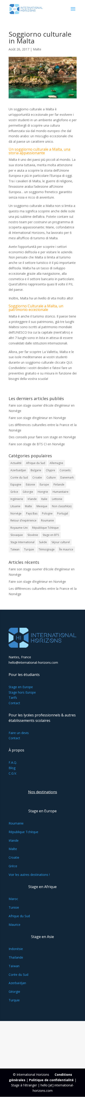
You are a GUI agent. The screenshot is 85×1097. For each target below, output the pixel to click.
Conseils (65, 470)
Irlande (32, 499)
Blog (12, 768)
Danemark (67, 477)
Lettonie (57, 499)
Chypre (50, 470)
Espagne (15, 484)
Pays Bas (31, 513)
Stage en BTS (51, 535)
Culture (51, 477)
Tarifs (13, 697)
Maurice (14, 924)
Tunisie (14, 907)
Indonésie (16, 949)
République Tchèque (45, 528)
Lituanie (15, 506)
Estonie (30, 484)
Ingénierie (16, 499)
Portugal (62, 513)
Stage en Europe (21, 687)
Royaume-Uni (19, 528)
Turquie (29, 549)
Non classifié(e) (61, 506)
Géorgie (28, 492)
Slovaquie (16, 535)
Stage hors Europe (22, 692)
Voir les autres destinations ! (29, 874)
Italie (44, 499)
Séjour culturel (60, 542)
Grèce (14, 492)
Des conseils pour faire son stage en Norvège (42, 437)
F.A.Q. (13, 762)
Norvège (16, 513)
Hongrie (43, 492)
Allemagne (56, 463)
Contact (14, 703)
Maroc (13, 899)
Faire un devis (19, 733)
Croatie (37, 477)
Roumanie (47, 520)
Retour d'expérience (23, 520)
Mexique (41, 506)
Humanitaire (60, 492)
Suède (43, 542)
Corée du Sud (19, 477)
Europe (44, 484)
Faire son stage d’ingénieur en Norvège (37, 418)
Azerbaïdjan (18, 470)
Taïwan (14, 549)
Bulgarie (36, 470)
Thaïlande (16, 957)
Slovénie (32, 535)
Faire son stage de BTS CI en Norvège (37, 444)
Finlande (58, 484)
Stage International (22, 542)
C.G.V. (13, 773)
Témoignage (47, 549)
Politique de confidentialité (51, 1080)
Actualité (16, 463)
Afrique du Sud (35, 463)
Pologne (47, 513)
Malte (37, 49)
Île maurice (66, 549)
